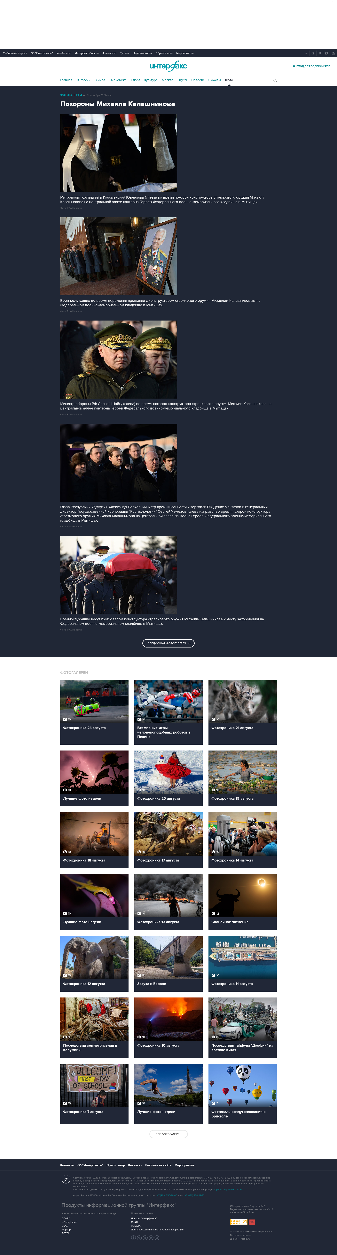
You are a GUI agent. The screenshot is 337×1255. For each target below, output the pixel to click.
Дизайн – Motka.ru (240, 1238)
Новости (197, 80)
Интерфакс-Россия (87, 53)
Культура (151, 80)
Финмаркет (109, 53)
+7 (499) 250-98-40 (167, 1195)
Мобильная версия (15, 53)
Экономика (118, 80)
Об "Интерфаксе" (42, 53)
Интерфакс (168, 66)
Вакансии (135, 1165)
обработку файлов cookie (228, 1189)
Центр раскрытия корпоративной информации (157, 1229)
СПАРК (66, 1218)
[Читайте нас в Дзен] (133, 1237)
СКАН (134, 1222)
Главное (66, 80)
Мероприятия (185, 53)
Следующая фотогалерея (167, 643)
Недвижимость (142, 53)
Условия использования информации (251, 1231)
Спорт (135, 80)
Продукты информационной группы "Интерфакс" (119, 1205)
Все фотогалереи (168, 1134)
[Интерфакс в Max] (157, 1237)
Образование (164, 53)
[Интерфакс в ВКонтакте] (145, 1237)
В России (83, 80)
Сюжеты (214, 80)
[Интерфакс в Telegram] (139, 1237)
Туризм (124, 53)
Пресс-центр (115, 1165)
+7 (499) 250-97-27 (194, 1195)
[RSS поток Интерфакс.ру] (151, 1237)
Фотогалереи (71, 95)
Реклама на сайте (158, 1165)
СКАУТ (66, 1225)
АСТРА (66, 1233)
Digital (182, 80)
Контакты (67, 1165)
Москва (167, 80)
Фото (229, 80)
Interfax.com (64, 53)
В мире (100, 80)
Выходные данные (240, 1235)
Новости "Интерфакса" (144, 1218)
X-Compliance (69, 1222)
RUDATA (136, 1225)
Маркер (66, 1229)
